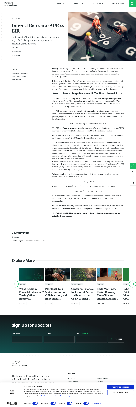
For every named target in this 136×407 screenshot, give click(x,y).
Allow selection (120, 392)
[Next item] (132, 284)
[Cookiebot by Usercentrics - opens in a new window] (12, 403)
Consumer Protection (19, 73)
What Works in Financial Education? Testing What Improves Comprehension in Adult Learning (31, 294)
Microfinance (16, 79)
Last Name (48, 333)
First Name (16, 333)
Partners (100, 382)
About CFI (60, 3)
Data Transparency (19, 76)
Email (82, 333)
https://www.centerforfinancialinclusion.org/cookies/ (58, 396)
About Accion (73, 382)
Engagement (96, 3)
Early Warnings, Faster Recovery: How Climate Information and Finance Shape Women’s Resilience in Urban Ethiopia (108, 294)
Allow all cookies (120, 387)
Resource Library (118, 3)
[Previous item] (15, 284)
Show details (96, 403)
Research (77, 3)
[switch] (53, 403)
